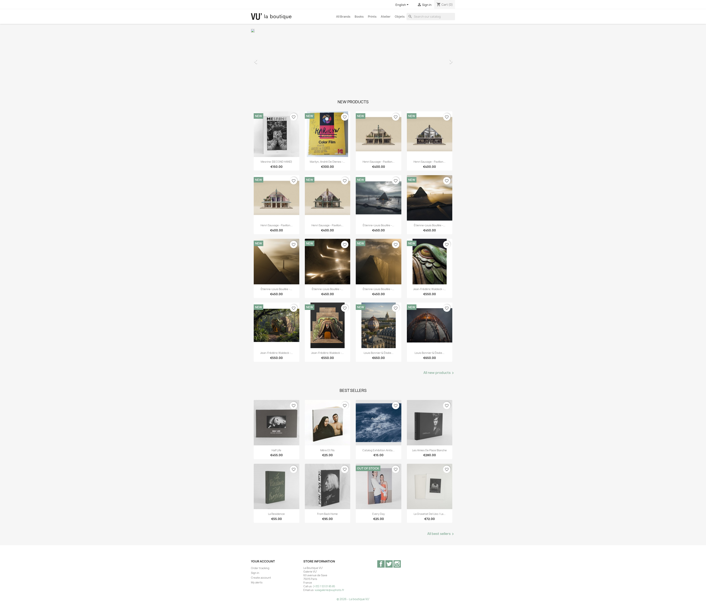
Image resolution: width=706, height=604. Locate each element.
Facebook (381, 564)
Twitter (389, 564)
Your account (263, 561)
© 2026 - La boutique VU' (353, 599)
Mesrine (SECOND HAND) (276, 161)
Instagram (397, 564)
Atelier (386, 17)
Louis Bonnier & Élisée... (378, 353)
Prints (372, 17)
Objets (400, 17)
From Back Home (327, 514)
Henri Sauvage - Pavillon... (379, 161)
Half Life (276, 450)
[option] (353, 59)
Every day (378, 514)
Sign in (255, 573)
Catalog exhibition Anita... (378, 450)
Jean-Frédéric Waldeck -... (429, 289)
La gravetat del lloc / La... (429, 514)
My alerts (257, 582)
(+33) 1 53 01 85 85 (324, 586)
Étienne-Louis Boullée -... (378, 225)
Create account (261, 577)
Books (359, 17)
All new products (439, 373)
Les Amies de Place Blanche (429, 450)
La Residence (276, 514)
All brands (343, 17)
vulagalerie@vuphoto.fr (329, 590)
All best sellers (441, 534)
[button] (266, 59)
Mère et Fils (327, 450)
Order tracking (260, 568)
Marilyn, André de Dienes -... (327, 161)
